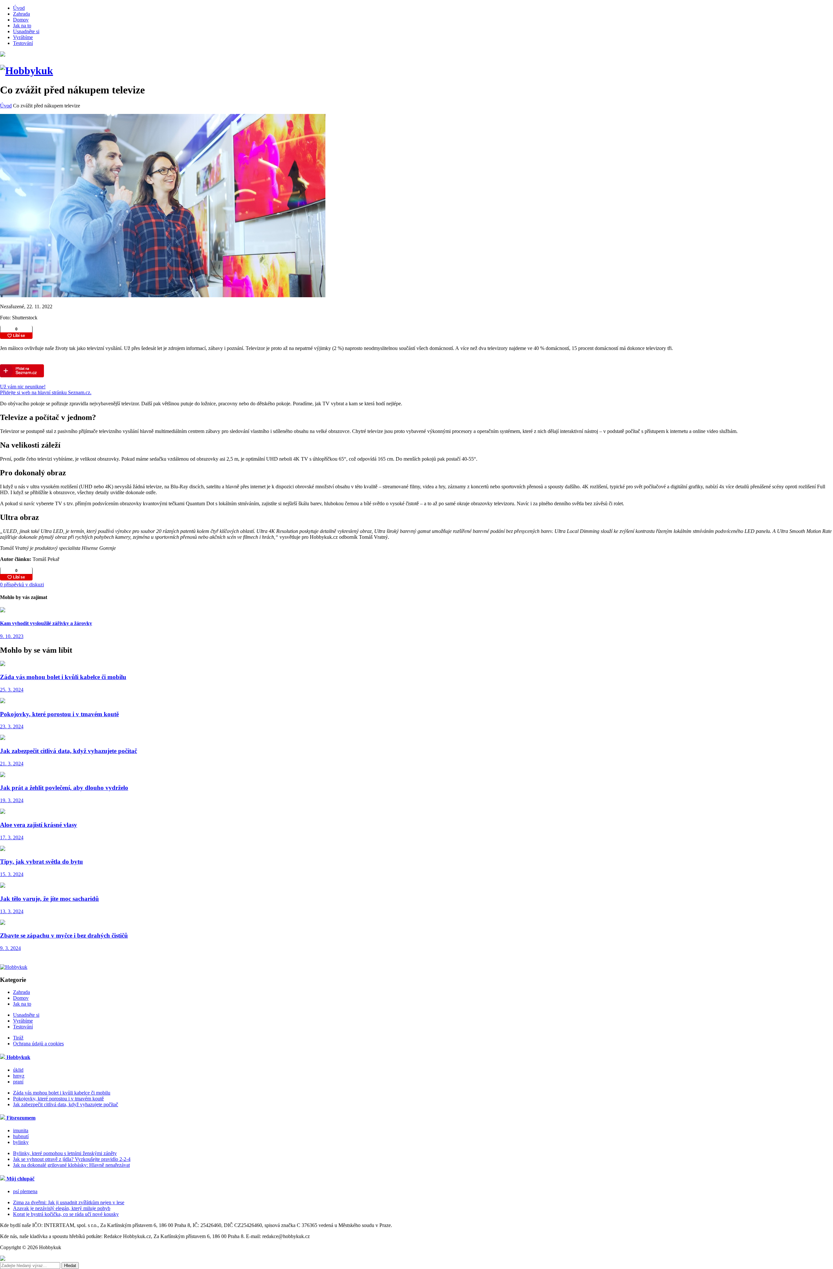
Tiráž (18, 1037)
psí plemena (25, 1191)
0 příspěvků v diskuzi (22, 584)
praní (18, 1081)
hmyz (18, 1076)
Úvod (19, 8)
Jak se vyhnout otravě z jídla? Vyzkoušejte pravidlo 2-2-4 (71, 1159)
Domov (21, 19)
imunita (20, 1130)
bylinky (21, 1142)
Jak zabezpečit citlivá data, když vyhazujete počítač (65, 1104)
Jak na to (22, 25)
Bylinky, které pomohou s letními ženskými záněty (65, 1153)
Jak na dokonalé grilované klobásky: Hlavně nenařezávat (71, 1165)
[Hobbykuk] (26, 71)
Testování (23, 43)
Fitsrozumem (20, 1118)
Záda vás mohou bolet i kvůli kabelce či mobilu (61, 1092)
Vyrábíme (23, 37)
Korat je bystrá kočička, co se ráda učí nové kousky (66, 1214)
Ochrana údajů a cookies (38, 1043)
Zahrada (21, 14)
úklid (18, 1070)
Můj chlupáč (19, 1178)
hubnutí (21, 1136)
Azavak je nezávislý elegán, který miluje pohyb (61, 1208)
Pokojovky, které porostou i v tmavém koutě (58, 1098)
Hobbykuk (17, 1057)
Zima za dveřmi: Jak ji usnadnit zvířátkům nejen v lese (68, 1202)
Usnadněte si (26, 31)
